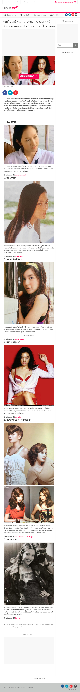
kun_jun (18, 618)
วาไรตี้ (23, 2)
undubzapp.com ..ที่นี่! (67, 2)
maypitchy (19, 417)
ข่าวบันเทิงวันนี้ (29, 624)
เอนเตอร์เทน (41, 15)
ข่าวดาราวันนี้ (14, 624)
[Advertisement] (28, 42)
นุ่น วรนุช (42, 624)
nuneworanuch (20, 175)
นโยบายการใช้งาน (72, 689)
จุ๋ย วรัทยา (36, 624)
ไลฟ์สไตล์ (17, 2)
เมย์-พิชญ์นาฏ (14, 627)
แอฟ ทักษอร (22, 627)
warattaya (19, 256)
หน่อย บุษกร (7, 627)
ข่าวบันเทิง (22, 624)
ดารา (5, 2)
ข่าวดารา (8, 624)
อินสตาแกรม (11, 15)
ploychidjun (19, 339)
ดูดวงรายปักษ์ (31, 2)
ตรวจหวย (39, 2)
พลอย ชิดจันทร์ (49, 624)
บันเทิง (10, 2)
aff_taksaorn (19, 536)
